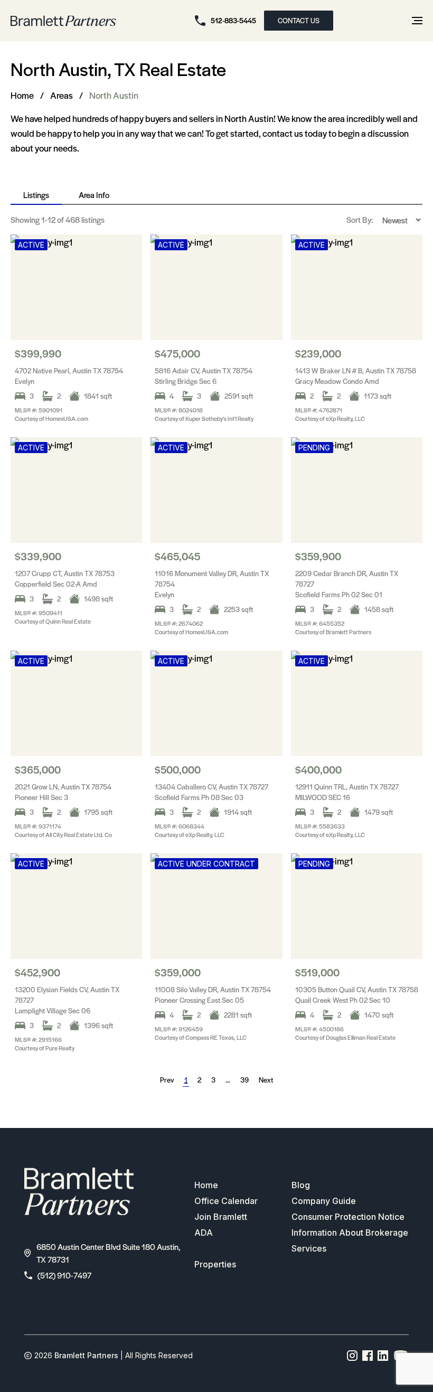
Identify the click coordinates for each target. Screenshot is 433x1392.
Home (22, 95)
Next (266, 1080)
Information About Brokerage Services (349, 1240)
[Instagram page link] (352, 1355)
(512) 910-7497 (64, 1275)
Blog (300, 1185)
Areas (61, 95)
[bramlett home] (63, 20)
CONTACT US (298, 20)
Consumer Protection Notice (347, 1216)
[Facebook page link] (367, 1355)
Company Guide (323, 1201)
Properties (215, 1264)
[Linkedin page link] (383, 1355)
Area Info (94, 194)
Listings (36, 194)
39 (244, 1080)
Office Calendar (226, 1201)
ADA (203, 1232)
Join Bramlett (220, 1216)
